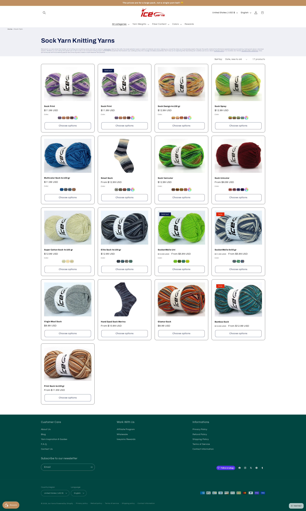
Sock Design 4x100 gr (169, 106)
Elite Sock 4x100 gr (111, 250)
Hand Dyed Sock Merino (113, 322)
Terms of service (112, 502)
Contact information (146, 502)
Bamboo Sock (222, 322)
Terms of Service (201, 444)
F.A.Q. (44, 444)
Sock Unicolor (222, 178)
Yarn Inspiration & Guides (54, 439)
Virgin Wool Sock (53, 321)
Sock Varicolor (165, 178)
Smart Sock (107, 178)
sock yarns (107, 49)
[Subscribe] (91, 467)
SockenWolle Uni (166, 250)
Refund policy (96, 502)
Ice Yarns (52, 502)
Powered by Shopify (64, 502)
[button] (44, 12)
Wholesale (122, 434)
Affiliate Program (126, 429)
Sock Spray (220, 106)
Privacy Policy (200, 429)
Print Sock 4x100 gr (54, 386)
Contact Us (47, 449)
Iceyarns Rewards (126, 439)
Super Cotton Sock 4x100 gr (58, 250)
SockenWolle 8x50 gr (225, 250)
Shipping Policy (201, 439)
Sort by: (218, 59)
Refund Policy (200, 434)
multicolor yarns (219, 50)
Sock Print (49, 106)
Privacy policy (82, 502)
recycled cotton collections (250, 50)
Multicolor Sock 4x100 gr (57, 178)
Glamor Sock (164, 322)
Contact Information (203, 449)
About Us (46, 429)
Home (10, 29)
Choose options (68, 126)
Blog (43, 434)
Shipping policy (128, 502)
